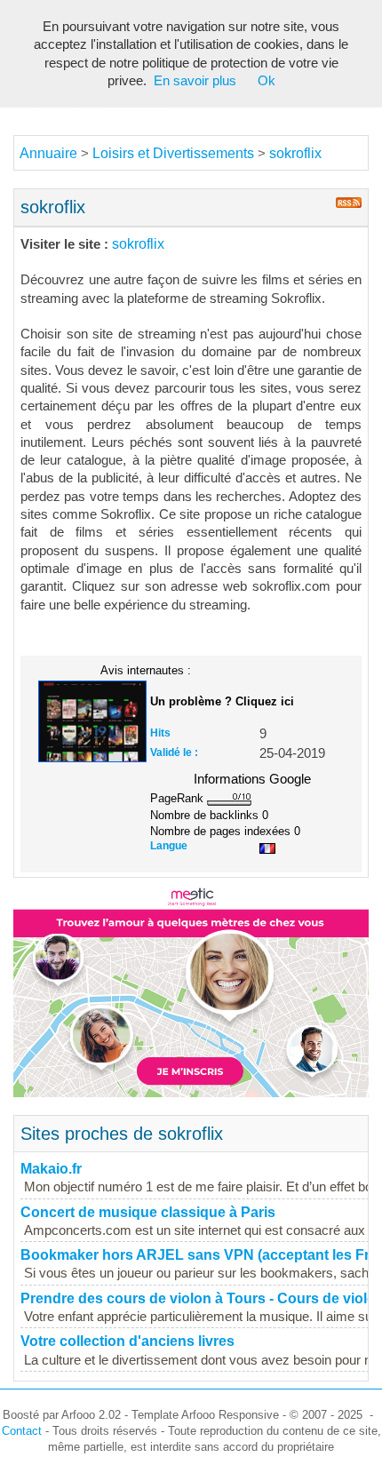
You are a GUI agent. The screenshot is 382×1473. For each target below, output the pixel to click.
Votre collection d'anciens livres (127, 1341)
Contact (22, 1430)
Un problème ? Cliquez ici (222, 701)
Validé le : (174, 752)
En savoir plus (195, 81)
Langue (168, 845)
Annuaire (48, 153)
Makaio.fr (51, 1168)
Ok (266, 81)
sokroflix (295, 153)
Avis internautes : (145, 670)
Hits (160, 733)
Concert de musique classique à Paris (147, 1212)
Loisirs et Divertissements (173, 153)
